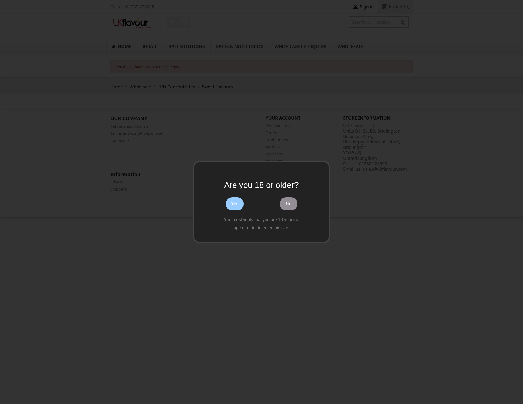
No (288, 203)
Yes (234, 203)
